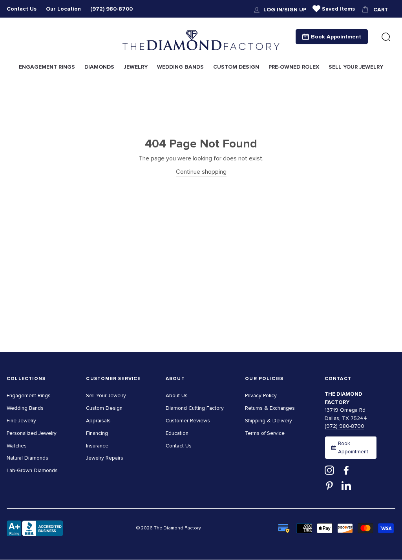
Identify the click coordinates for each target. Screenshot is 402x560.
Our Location (63, 8)
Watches (17, 445)
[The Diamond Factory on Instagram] (329, 470)
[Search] (385, 37)
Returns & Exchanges (270, 408)
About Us (177, 395)
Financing (97, 433)
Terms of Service (265, 433)
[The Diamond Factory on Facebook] (346, 470)
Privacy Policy (261, 395)
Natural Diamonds (27, 458)
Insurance (97, 445)
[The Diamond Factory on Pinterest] (329, 485)
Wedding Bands (25, 408)
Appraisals (98, 420)
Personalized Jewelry (32, 433)
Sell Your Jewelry (106, 395)
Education (177, 433)
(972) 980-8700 (111, 8)
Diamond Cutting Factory (195, 408)
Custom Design (104, 408)
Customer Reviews (188, 420)
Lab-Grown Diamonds (32, 470)
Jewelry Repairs (104, 458)
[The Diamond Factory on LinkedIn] (346, 485)
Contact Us (22, 8)
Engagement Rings (29, 395)
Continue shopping (201, 172)
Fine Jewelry (21, 420)
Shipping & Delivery (268, 420)
